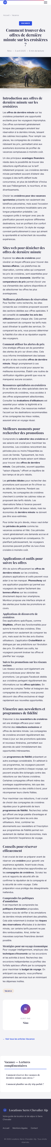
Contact (34, 1128)
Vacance (15, 15)
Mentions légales (20, 1128)
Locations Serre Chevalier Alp (28, 1110)
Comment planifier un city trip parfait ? (25, 1084)
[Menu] (45, 2)
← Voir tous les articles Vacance (19, 1039)
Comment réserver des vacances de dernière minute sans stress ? (23, 1076)
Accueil (6, 15)
